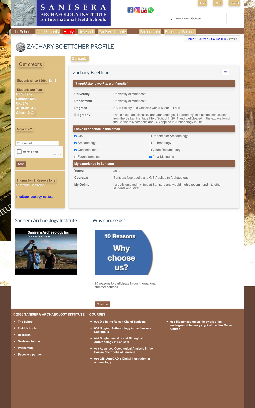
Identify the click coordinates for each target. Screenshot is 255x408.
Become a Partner (180, 31)
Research (86, 31)
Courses (202, 39)
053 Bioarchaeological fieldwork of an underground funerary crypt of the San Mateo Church (201, 325)
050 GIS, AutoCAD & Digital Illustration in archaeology (122, 360)
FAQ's (218, 3)
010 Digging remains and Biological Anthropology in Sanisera (118, 340)
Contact (234, 3)
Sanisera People (112, 31)
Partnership (150, 31)
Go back (79, 58)
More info (102, 304)
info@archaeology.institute (34, 196)
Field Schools (47, 31)
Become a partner (30, 354)
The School (22, 31)
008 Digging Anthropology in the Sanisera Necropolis (122, 330)
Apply (69, 31)
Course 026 (218, 39)
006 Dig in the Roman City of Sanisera (120, 321)
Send (21, 163)
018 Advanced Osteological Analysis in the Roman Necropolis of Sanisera (123, 350)
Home (202, 3)
